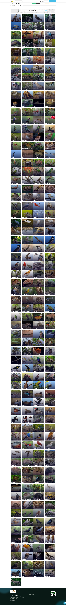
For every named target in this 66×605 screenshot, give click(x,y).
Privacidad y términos (31, 594)
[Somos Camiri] (13, 591)
